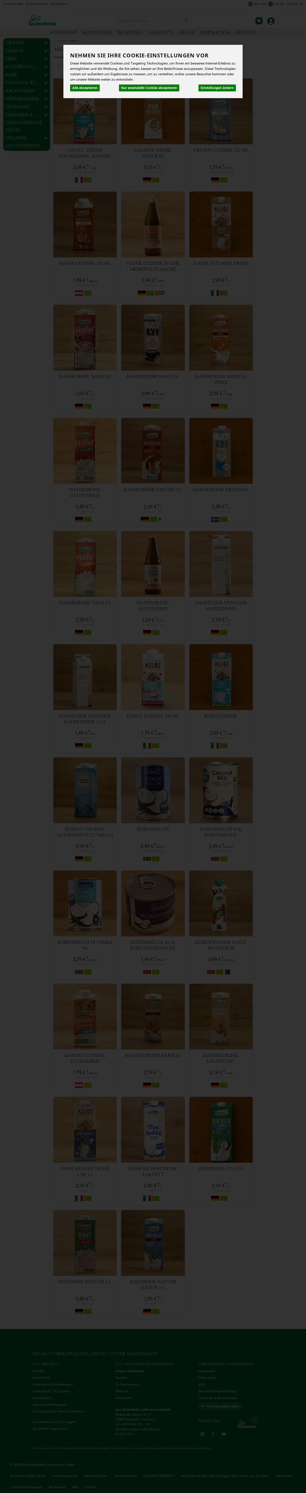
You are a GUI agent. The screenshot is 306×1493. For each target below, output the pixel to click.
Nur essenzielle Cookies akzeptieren (149, 88)
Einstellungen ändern (217, 88)
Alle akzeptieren (84, 88)
